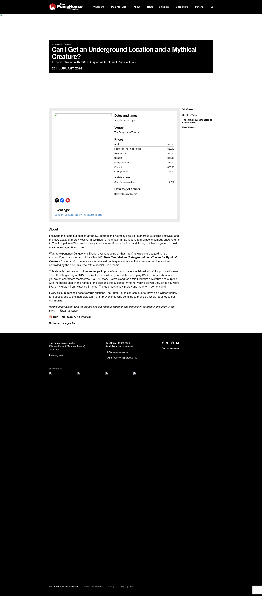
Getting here (57, 355)
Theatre (98, 214)
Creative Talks (189, 115)
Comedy (59, 214)
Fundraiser (69, 214)
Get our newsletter (171, 348)
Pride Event (88, 214)
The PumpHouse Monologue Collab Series (197, 121)
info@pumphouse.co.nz (116, 351)
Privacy (111, 586)
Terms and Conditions (92, 586)
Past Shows (188, 127)
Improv (78, 214)
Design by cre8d (127, 586)
